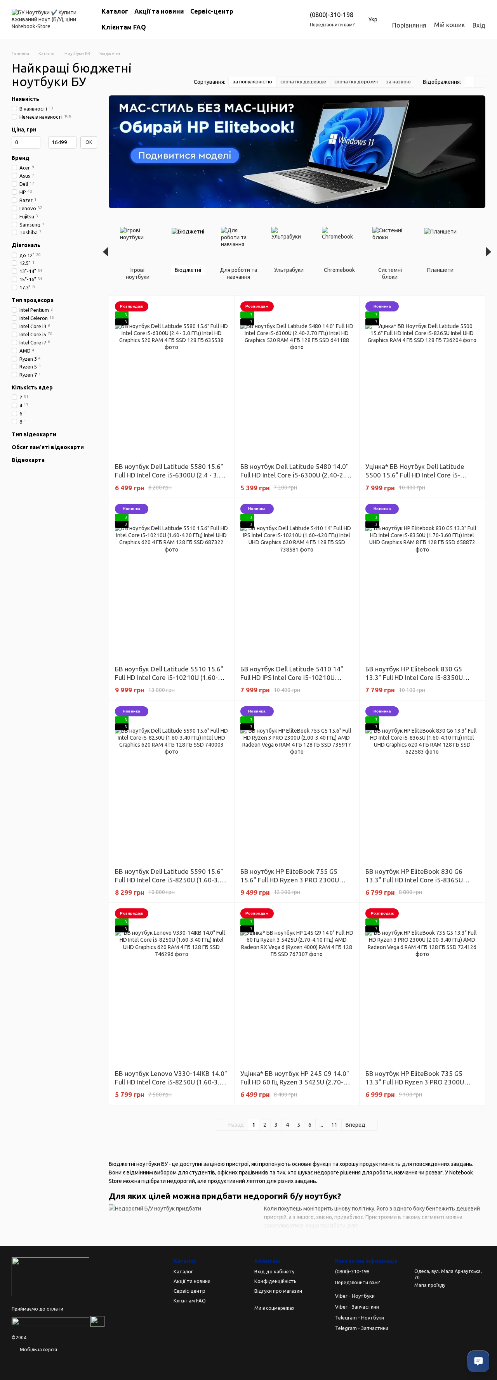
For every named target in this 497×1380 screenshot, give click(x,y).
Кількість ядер (32, 387)
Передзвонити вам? (332, 24)
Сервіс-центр (211, 11)
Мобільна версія (38, 1349)
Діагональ (26, 245)
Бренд (21, 158)
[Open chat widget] (478, 1361)
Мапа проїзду (429, 1285)
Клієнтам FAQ (124, 27)
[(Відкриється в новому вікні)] (50, 1320)
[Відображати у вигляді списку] (480, 81)
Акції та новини (159, 11)
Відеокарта (28, 460)
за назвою (398, 81)
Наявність (25, 99)
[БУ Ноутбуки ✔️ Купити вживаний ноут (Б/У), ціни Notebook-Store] (50, 1276)
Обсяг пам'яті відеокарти (48, 447)
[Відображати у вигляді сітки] (469, 81)
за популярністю (252, 81)
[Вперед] (488, 251)
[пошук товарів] (272, 19)
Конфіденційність (275, 1281)
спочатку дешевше (303, 81)
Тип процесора (33, 300)
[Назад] (105, 251)
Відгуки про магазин (278, 1291)
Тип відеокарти (34, 434)
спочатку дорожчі (356, 81)
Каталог (115, 11)
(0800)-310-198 (331, 14)
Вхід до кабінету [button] (274, 1271)
